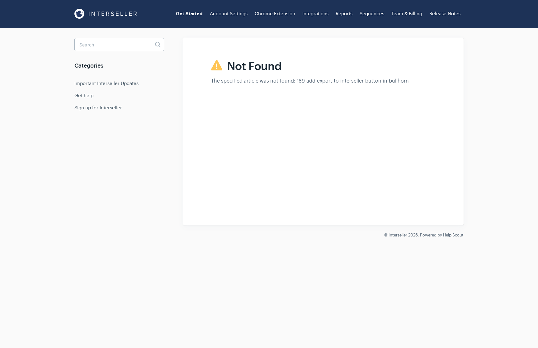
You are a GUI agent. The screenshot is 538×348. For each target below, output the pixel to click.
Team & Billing (406, 14)
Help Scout (453, 235)
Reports (344, 14)
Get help (83, 95)
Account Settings (229, 14)
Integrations (315, 14)
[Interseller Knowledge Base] (105, 14)
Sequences (372, 14)
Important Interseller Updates (106, 83)
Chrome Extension (275, 14)
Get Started (189, 14)
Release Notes (444, 14)
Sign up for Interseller (98, 108)
